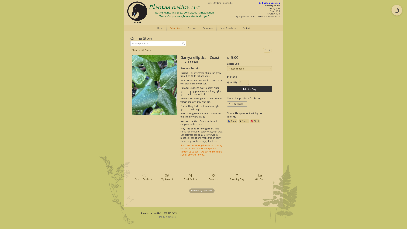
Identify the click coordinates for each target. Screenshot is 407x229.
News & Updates (228, 28)
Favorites (213, 179)
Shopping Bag (237, 179)
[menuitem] (265, 50)
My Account (167, 179)
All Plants (146, 50)
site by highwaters (167, 216)
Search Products (143, 179)
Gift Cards (260, 179)
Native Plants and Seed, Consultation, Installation (184, 12)
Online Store (176, 28)
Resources (208, 28)
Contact (246, 28)
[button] (237, 104)
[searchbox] (158, 43)
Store (135, 50)
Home (160, 28)
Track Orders (190, 179)
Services (192, 28)
